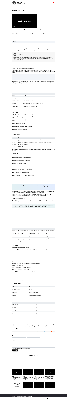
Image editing (14, 26)
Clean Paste (36, 376)
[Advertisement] (33, 217)
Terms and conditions (27, 396)
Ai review (19, 2)
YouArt (24, 376)
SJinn (13, 376)
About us (31, 396)
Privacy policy (22, 396)
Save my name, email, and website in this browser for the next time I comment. (21, 348)
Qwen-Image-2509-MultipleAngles (17, 384)
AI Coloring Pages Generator (49, 376)
